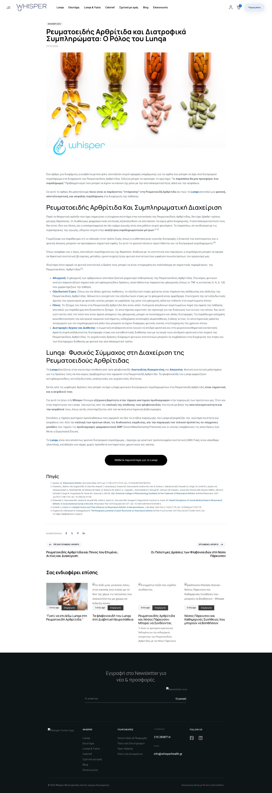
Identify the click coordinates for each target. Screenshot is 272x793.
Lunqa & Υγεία (92, 7)
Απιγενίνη (176, 369)
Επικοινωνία (160, 7)
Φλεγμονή (59, 278)
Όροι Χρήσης (125, 748)
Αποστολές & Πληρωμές (132, 738)
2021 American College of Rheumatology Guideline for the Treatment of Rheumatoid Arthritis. (153, 493)
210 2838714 (162, 737)
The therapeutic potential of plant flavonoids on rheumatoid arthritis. (122, 511)
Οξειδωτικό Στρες (64, 291)
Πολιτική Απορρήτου (130, 753)
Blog (145, 7)
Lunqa (60, 7)
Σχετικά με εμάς (128, 7)
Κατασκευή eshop (191, 785)
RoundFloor (218, 785)
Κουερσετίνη (155, 369)
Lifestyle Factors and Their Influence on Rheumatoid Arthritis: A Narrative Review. (107, 507)
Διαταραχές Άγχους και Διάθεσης (74, 327)
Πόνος (57, 305)
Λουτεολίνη (138, 369)
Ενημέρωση (54, 24)
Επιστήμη (73, 7)
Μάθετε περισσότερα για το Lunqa (136, 460)
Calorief (110, 7)
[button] (8, 7)
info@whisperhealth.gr (168, 753)
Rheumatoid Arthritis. (72, 483)
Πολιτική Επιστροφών (131, 743)
